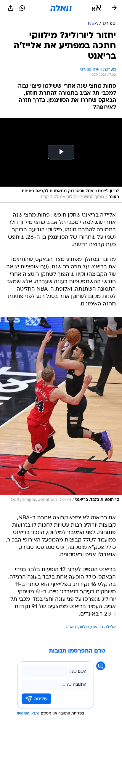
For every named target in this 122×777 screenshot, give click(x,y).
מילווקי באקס (77, 627)
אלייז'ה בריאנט (103, 627)
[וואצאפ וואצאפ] (22, 8)
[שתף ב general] (10, 8)
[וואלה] (61, 8)
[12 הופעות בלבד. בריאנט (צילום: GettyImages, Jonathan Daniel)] (61, 411)
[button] (96, 8)
